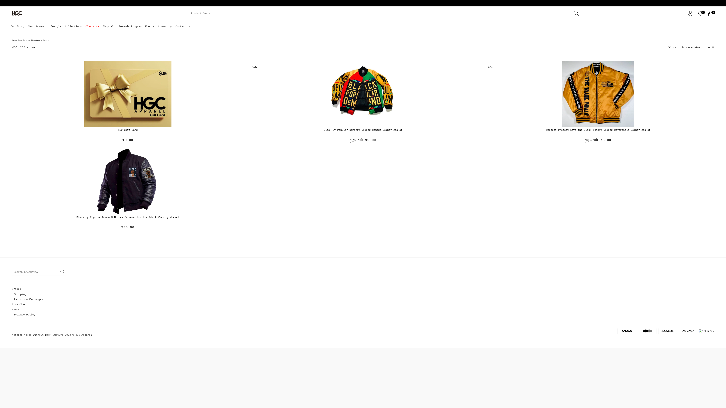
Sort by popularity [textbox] (692, 47)
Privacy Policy (24, 314)
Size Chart (19, 304)
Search (63, 272)
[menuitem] (17, 26)
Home (14, 40)
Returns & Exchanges (28, 299)
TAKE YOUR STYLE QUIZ (239, 3)
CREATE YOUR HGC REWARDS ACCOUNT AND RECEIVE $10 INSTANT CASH (169, 3)
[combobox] (693, 47)
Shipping (20, 294)
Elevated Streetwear (32, 40)
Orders (16, 289)
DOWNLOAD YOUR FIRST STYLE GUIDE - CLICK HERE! (80, 3)
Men (19, 40)
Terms (15, 309)
